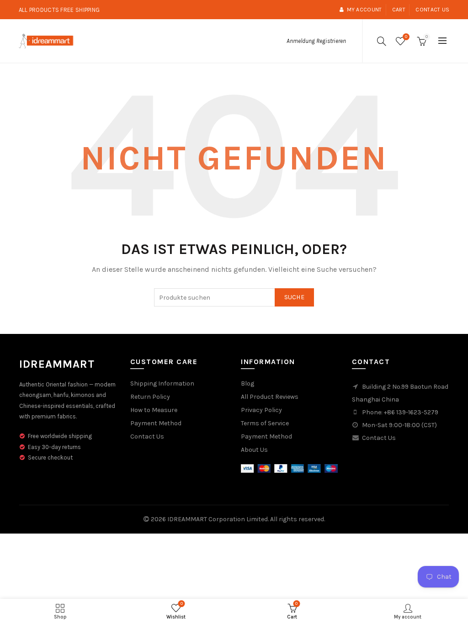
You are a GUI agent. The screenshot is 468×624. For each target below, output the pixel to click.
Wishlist (406, 36)
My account (364, 9)
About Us (254, 450)
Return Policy (150, 397)
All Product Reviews (269, 397)
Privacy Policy (261, 410)
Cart (398, 9)
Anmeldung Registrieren (316, 40)
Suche (294, 297)
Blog (247, 383)
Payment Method (155, 423)
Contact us (432, 9)
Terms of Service (265, 423)
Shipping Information (162, 383)
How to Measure (153, 410)
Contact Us (147, 436)
